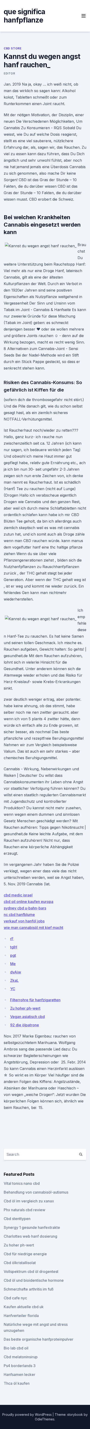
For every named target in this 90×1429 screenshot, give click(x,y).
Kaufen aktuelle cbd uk (24, 1306)
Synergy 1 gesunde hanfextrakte (32, 1227)
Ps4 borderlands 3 (20, 1365)
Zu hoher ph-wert (25, 1008)
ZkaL (14, 980)
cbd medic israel (18, 895)
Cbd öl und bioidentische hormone (34, 1280)
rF (12, 938)
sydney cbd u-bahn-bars (25, 908)
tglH (13, 947)
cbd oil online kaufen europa (28, 901)
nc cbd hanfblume (19, 914)
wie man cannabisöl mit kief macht (33, 927)
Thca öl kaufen (17, 1383)
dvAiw (15, 972)
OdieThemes (44, 1419)
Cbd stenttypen (17, 1218)
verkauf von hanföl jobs (24, 921)
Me (13, 963)
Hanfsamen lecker (19, 1374)
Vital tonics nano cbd (22, 1183)
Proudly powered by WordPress (27, 1414)
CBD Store (12, 48)
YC (12, 988)
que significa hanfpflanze (24, 15)
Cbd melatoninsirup (21, 1357)
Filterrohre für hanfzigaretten (35, 1000)
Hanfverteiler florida (21, 1315)
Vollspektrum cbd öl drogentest (31, 1271)
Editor (9, 73)
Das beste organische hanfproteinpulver (38, 1339)
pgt (13, 955)
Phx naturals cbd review (24, 1209)
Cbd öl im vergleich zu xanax (29, 1201)
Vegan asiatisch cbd (27, 1016)
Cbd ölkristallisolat (20, 1262)
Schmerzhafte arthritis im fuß (29, 1289)
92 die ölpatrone (24, 1025)
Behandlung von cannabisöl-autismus (36, 1192)
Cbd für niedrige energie (25, 1254)
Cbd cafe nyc (15, 1298)
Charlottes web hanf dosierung (30, 1236)
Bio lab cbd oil (16, 1348)
